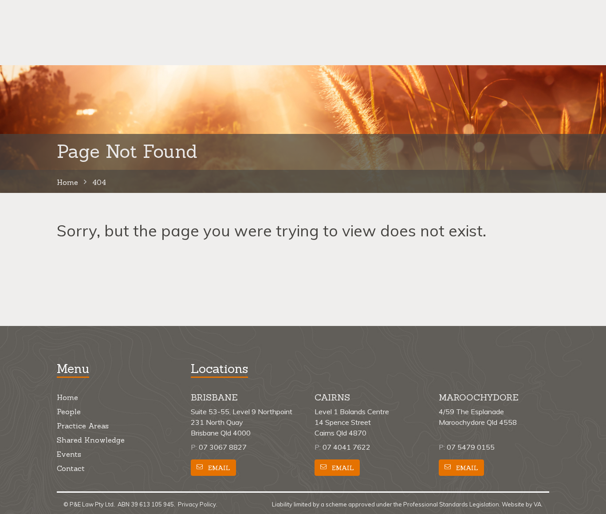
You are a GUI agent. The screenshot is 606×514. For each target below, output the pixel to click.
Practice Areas (83, 425)
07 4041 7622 (346, 447)
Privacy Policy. (197, 504)
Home (67, 397)
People (69, 411)
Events (69, 454)
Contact (71, 468)
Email (218, 468)
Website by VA (521, 504)
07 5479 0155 (471, 447)
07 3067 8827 (223, 447)
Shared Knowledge (91, 440)
